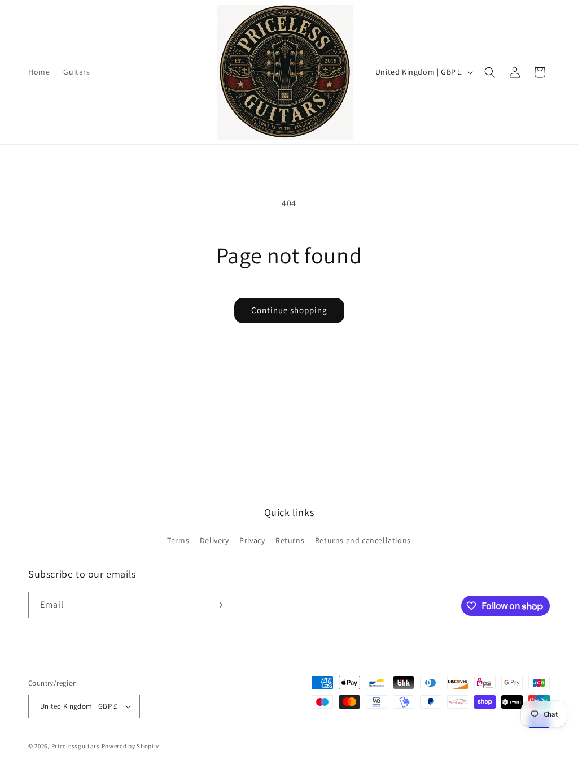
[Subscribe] (218, 605)
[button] (490, 72)
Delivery (214, 540)
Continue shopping (289, 310)
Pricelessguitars (75, 746)
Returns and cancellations (363, 540)
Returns (289, 540)
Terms (178, 540)
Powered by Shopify (131, 746)
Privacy (252, 540)
